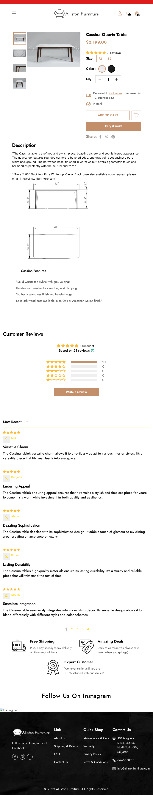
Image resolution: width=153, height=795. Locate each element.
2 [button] (72, 629)
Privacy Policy (92, 754)
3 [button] (78, 629)
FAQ (57, 754)
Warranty (88, 746)
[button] (96, 53)
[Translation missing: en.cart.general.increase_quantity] (116, 79)
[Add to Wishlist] (136, 115)
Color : (91, 69)
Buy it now (113, 126)
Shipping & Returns (66, 746)
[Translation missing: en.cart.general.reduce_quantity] (100, 79)
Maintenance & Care (96, 738)
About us (59, 738)
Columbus (115, 93)
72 (100, 58)
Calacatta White (102, 69)
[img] (11, 432)
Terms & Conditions (95, 762)
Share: (91, 136)
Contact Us (61, 762)
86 (109, 58)
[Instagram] (22, 757)
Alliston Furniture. (68, 789)
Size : (90, 59)
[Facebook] (15, 757)
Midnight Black (111, 69)
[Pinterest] (30, 757)
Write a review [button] (76, 392)
